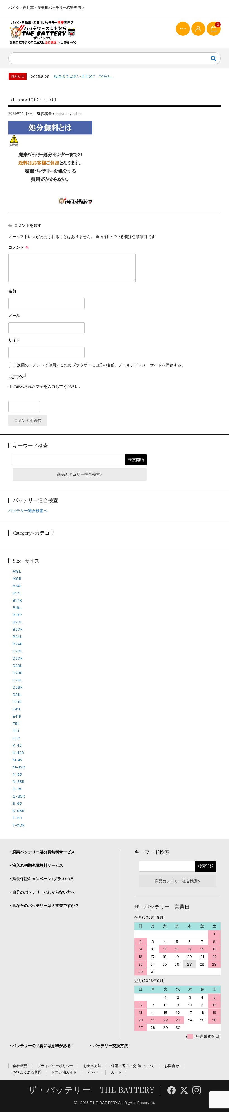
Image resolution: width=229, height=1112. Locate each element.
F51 (16, 723)
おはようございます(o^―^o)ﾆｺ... (83, 76)
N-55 (17, 774)
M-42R (19, 767)
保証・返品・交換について (133, 1066)
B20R (18, 629)
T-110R (19, 825)
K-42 (17, 745)
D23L (17, 665)
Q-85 (17, 789)
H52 (16, 738)
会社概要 (20, 1066)
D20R (18, 658)
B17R (17, 600)
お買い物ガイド (64, 1072)
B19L (17, 607)
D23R (17, 673)
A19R (17, 578)
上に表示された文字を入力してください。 (45, 386)
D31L (17, 694)
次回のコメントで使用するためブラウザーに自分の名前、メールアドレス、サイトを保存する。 (101, 365)
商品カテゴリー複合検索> (79, 474)
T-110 (17, 818)
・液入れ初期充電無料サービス (35, 865)
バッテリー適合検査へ (27, 510)
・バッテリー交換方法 (108, 1045)
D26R (18, 687)
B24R (17, 644)
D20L (18, 651)
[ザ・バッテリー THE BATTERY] (43, 32)
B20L (18, 622)
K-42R (18, 752)
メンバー (94, 1072)
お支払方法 (92, 1066)
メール (14, 315)
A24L (17, 585)
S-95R (18, 810)
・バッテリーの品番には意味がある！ (41, 1045)
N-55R (18, 781)
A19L (17, 571)
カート (116, 1072)
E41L (17, 709)
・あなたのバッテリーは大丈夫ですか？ (43, 905)
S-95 (17, 803)
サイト (14, 340)
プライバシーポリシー (55, 1066)
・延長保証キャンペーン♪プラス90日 (41, 878)
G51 (16, 731)
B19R (17, 615)
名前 (12, 291)
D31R (17, 702)
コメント (18, 247)
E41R (17, 716)
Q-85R (19, 796)
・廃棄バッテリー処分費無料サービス (41, 852)
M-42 (17, 760)
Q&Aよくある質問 (27, 1072)
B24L (17, 636)
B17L (17, 593)
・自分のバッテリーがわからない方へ (41, 892)
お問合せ (171, 1066)
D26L (18, 680)
